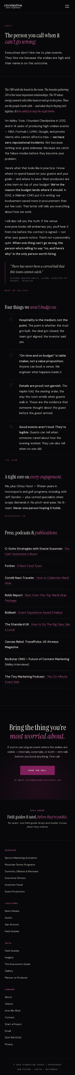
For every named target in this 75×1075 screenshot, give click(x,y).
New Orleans (12, 910)
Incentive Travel (14, 884)
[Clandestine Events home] (13, 6)
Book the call (37, 770)
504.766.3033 (13, 1037)
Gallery (9, 970)
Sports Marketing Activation (21, 857)
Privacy (9, 1044)
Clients (9, 1003)
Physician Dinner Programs (20, 864)
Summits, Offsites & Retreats (21, 871)
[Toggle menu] (67, 6)
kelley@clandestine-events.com (43, 780)
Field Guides (12, 931)
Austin (8, 917)
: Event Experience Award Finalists (34, 612)
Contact (9, 1017)
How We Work (13, 1010)
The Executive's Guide (17, 964)
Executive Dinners (15, 878)
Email (8, 1030)
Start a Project (13, 1024)
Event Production (15, 891)
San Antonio (12, 924)
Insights (9, 957)
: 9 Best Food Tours (23, 566)
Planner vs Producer (16, 977)
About (8, 997)
